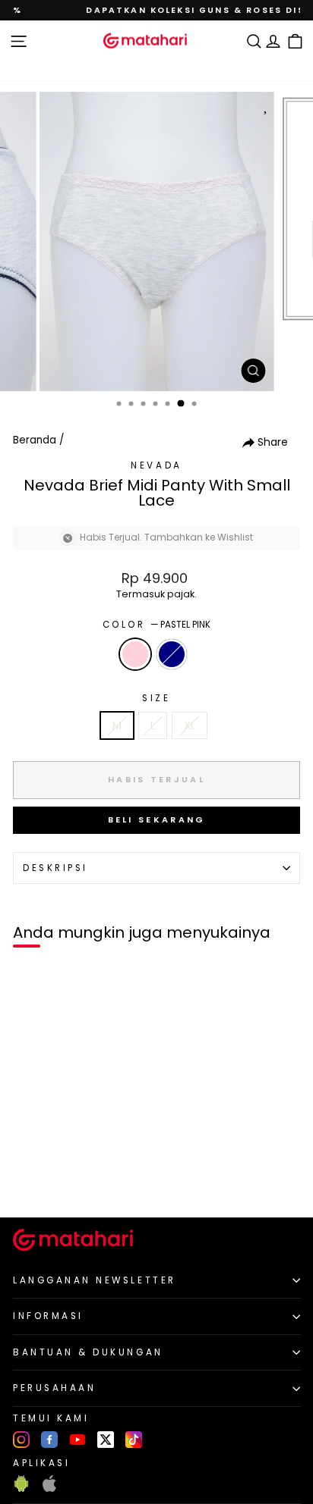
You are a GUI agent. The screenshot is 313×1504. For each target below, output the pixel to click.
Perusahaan (54, 1388)
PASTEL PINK (135, 654)
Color (156, 625)
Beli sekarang (157, 819)
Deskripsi (55, 868)
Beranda (34, 440)
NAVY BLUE (171, 654)
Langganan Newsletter (94, 1280)
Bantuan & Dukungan (88, 1352)
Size (156, 698)
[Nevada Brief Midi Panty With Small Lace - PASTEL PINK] (29, 1180)
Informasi (48, 1316)
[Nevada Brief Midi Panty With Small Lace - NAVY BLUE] (46, 1180)
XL (189, 725)
